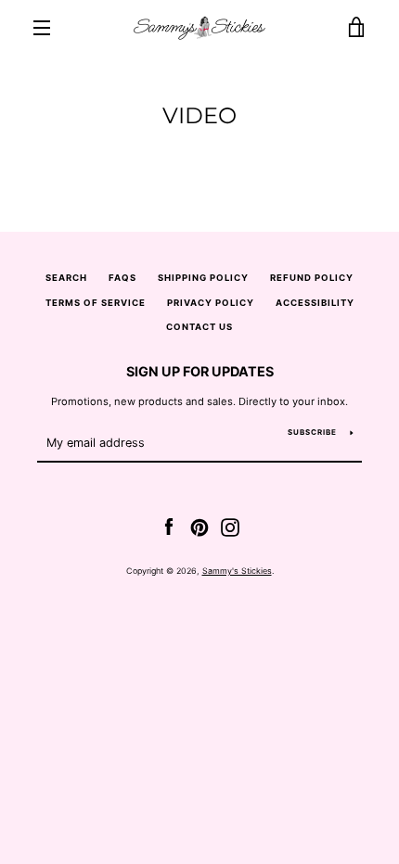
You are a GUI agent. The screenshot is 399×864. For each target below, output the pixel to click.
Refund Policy (312, 278)
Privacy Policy (210, 303)
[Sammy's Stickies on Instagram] (230, 526)
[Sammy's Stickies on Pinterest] (199, 526)
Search (66, 278)
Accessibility (315, 303)
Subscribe (312, 432)
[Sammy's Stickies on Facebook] (169, 526)
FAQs (122, 278)
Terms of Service (95, 303)
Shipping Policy (203, 278)
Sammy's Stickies (237, 570)
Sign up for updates (200, 371)
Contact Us (199, 327)
